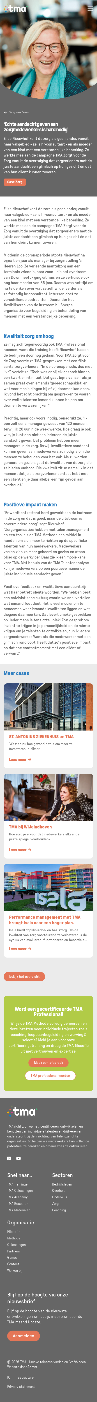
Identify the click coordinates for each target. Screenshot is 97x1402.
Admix (32, 1367)
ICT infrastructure (20, 1377)
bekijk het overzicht (24, 976)
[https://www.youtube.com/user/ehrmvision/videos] (18, 1159)
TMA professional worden (50, 1075)
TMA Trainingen (18, 1184)
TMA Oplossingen (20, 1190)
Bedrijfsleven (62, 1184)
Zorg (55, 1203)
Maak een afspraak (48, 1062)
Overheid (58, 1190)
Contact (13, 1264)
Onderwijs (59, 1197)
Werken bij (14, 1270)
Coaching (59, 1210)
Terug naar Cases (19, 112)
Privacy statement (21, 1387)
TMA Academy (17, 1197)
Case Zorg (14, 182)
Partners (13, 1251)
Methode (13, 1238)
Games (12, 1257)
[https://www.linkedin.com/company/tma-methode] (9, 1159)
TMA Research (17, 1203)
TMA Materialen (18, 1210)
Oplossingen (16, 1245)
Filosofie (13, 1232)
